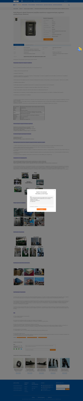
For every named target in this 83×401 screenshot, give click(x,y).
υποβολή (41, 209)
